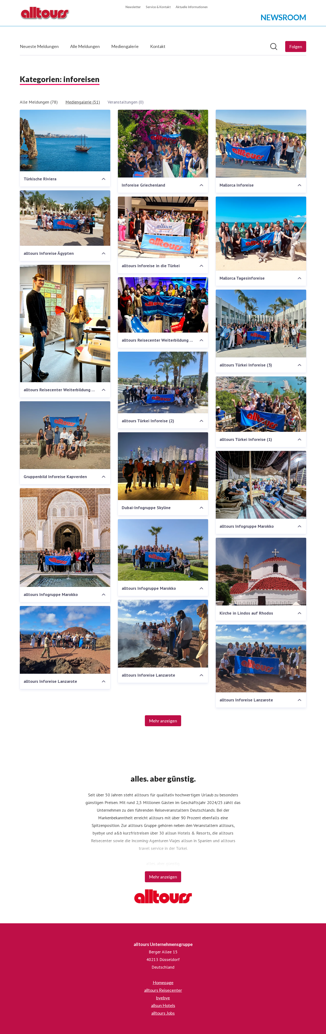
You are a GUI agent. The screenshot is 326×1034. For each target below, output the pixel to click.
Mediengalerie (125, 46)
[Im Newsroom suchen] (274, 46)
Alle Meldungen (85, 46)
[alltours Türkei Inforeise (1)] (261, 404)
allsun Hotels (163, 1005)
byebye (163, 997)
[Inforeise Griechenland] (163, 144)
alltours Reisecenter (163, 990)
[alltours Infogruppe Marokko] (261, 485)
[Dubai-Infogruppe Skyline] (163, 466)
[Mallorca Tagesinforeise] (261, 234)
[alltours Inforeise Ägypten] (65, 218)
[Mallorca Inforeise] (261, 144)
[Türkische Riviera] (65, 140)
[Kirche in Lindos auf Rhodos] (261, 572)
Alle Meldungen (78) (39, 102)
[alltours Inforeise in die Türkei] (163, 227)
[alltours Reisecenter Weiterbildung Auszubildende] (65, 323)
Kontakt (157, 46)
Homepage (163, 982)
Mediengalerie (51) (82, 102)
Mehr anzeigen (163, 720)
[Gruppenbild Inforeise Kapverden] (65, 435)
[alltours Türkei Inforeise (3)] (261, 323)
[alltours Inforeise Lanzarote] (163, 634)
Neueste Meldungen (39, 46)
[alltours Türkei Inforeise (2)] (163, 382)
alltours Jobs (163, 1013)
